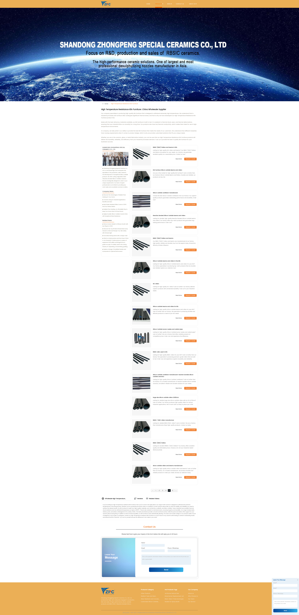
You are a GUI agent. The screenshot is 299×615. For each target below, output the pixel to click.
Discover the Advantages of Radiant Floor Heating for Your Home (114, 196)
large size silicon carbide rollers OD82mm (166, 397)
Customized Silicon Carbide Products (149, 602)
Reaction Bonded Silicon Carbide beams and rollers (169, 216)
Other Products (145, 593)
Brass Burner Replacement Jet (174, 596)
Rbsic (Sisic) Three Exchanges (174, 599)
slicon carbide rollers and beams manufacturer (168, 466)
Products (158, 4)
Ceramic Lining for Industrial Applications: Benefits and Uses (114, 201)
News (169, 4)
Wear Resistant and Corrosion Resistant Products (150, 599)
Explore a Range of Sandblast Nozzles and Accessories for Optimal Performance (114, 250)
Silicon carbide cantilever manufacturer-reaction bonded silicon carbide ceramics (173, 376)
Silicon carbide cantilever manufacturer (165, 193)
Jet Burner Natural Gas (172, 593)
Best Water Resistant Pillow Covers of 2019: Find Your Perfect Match (114, 206)
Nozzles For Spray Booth (172, 602)
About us (192, 4)
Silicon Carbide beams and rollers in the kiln (166, 261)
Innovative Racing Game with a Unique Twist (115, 236)
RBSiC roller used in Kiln (160, 352)
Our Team (191, 599)
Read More (179, 159)
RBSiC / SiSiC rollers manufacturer (163, 420)
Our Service (191, 602)
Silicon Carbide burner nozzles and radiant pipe (168, 329)
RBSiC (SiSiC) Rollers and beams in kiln (165, 147)
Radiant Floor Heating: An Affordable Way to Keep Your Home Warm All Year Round (114, 210)
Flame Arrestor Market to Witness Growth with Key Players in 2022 (115, 225)
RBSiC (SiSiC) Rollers (159, 443)
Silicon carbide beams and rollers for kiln (165, 306)
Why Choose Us (193, 596)
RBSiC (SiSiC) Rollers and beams (163, 238)
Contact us (180, 4)
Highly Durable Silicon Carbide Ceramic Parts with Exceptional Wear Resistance (115, 215)
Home (148, 4)
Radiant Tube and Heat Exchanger (148, 596)
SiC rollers (156, 284)
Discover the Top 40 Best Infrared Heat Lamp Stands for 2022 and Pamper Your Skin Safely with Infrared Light (115, 231)
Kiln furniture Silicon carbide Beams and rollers (167, 170)
